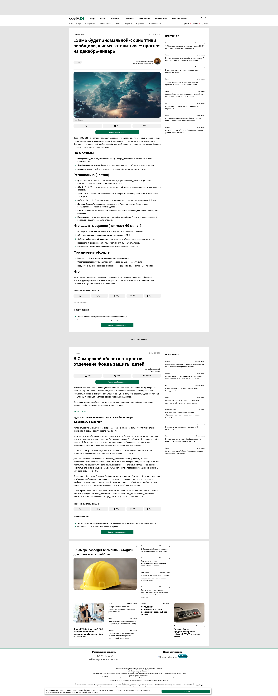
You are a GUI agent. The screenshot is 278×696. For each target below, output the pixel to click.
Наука (167, 79)
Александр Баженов (144, 61)
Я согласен (185, 691)
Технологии (145, 572)
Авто (166, 67)
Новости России (80, 34)
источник (84, 302)
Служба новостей (152, 369)
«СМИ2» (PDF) (200, 686)
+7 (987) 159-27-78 (104, 655)
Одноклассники (154, 296)
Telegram (148, 126)
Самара (167, 43)
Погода (77, 62)
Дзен (118, 126)
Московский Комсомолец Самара (115, 397)
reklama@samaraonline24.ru (103, 659)
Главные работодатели (117, 132)
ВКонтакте (136, 296)
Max (89, 126)
